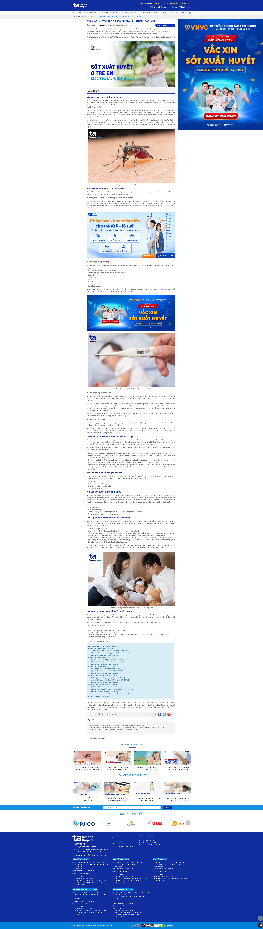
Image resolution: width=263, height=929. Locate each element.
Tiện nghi (146, 13)
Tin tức (173, 13)
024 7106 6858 (113, 655)
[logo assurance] (178, 824)
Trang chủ (76, 17)
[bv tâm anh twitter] (143, 925)
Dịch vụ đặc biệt (130, 13)
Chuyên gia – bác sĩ (110, 13)
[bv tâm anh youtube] (138, 925)
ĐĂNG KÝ (167, 807)
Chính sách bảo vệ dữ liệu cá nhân (149, 842)
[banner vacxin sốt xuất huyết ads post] (131, 313)
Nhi (97, 17)
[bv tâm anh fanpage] (134, 925)
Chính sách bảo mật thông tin (148, 840)
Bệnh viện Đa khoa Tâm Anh (165, 25)
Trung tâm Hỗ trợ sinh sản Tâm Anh (123, 846)
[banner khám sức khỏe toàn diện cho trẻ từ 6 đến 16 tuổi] (131, 234)
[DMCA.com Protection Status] (158, 925)
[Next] (190, 760)
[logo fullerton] (131, 824)
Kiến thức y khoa (88, 17)
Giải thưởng (160, 13)
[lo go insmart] (107, 824)
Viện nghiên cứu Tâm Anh (120, 844)
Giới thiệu (76, 13)
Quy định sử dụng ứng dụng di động (150, 844)
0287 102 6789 (113, 664)
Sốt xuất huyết (97, 738)
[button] (260, 925)
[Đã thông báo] (169, 925)
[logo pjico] (84, 824)
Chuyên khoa (91, 13)
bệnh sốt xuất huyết (99, 440)
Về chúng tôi (116, 838)
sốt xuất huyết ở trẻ (157, 430)
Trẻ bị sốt (91, 482)
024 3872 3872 (102, 655)
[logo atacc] (155, 824)
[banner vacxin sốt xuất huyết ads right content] (220, 74)
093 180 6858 (101, 664)
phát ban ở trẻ (99, 464)
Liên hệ (184, 13)
